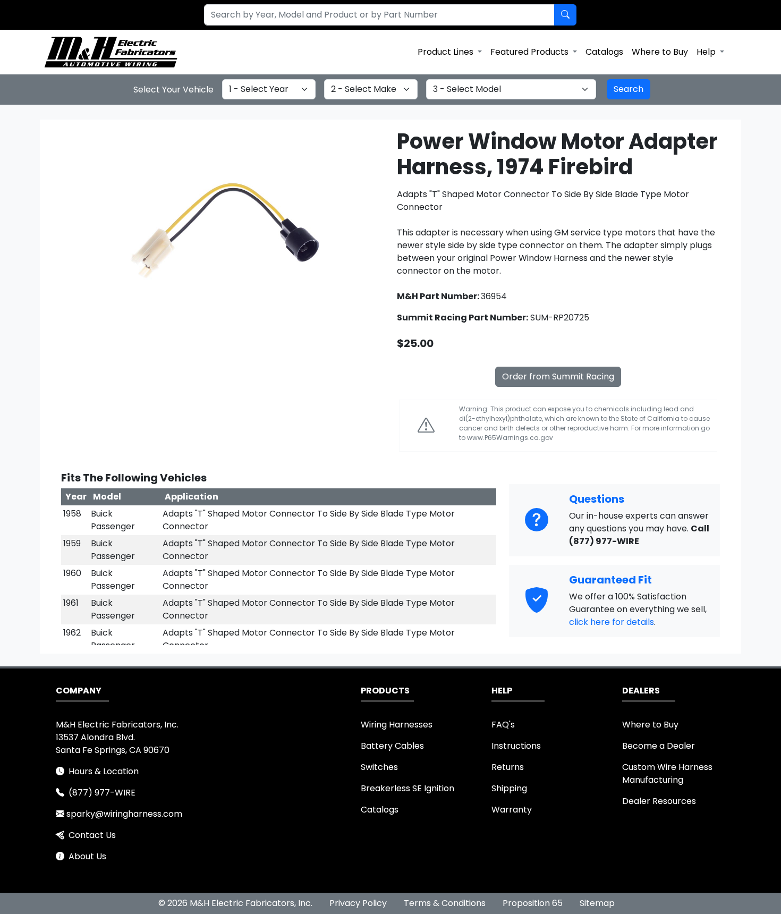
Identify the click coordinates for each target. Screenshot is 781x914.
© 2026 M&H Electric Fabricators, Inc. (235, 903)
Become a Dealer (658, 746)
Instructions (516, 746)
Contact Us (92, 835)
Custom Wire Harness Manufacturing (667, 773)
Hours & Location (104, 771)
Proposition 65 (533, 903)
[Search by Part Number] (565, 15)
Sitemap (597, 903)
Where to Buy (660, 52)
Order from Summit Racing (558, 376)
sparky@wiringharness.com (124, 814)
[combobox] (373, 15)
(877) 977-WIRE (102, 792)
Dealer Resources (659, 801)
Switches (379, 767)
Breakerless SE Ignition (407, 788)
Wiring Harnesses (396, 724)
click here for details (611, 622)
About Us (87, 856)
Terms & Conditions (445, 903)
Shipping (509, 788)
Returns (507, 767)
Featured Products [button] (530, 52)
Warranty (511, 809)
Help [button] (707, 52)
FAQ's (503, 724)
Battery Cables (392, 746)
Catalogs (604, 52)
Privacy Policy (358, 903)
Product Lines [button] (447, 52)
